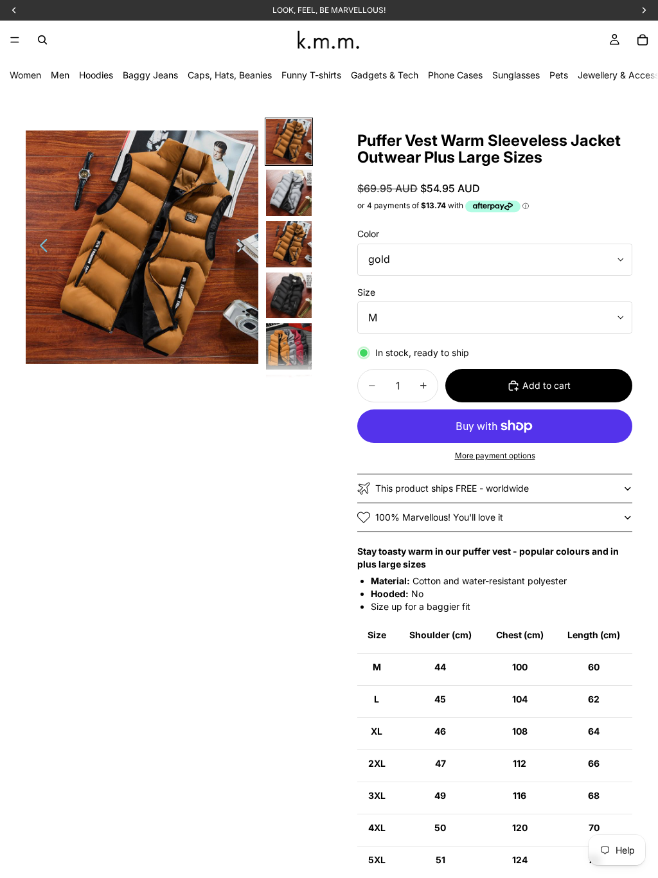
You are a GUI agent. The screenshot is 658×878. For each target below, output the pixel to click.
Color (368, 233)
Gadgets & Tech (384, 74)
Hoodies (96, 74)
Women (25, 74)
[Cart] (642, 40)
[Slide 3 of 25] (289, 244)
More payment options (495, 455)
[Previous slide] (40, 247)
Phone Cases (455, 74)
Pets (558, 74)
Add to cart (546, 385)
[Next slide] (244, 247)
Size (366, 292)
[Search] (42, 40)
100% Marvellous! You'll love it (439, 517)
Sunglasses (516, 74)
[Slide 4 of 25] (289, 296)
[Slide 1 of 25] (289, 142)
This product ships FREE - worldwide (452, 488)
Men (60, 74)
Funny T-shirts (311, 74)
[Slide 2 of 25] (289, 193)
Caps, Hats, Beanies (230, 74)
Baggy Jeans (150, 74)
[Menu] (15, 40)
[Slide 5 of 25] (289, 346)
